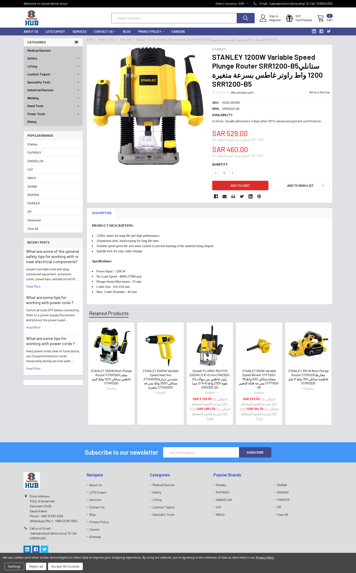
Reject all (36, 566)
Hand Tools (35, 106)
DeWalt (32, 186)
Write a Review (319, 92)
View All (32, 228)
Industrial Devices (40, 90)
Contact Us (103, 31)
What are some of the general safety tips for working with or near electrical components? (52, 256)
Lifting (32, 66)
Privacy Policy (149, 31)
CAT (30, 169)
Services (80, 31)
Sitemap (95, 537)
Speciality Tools (38, 82)
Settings (14, 566)
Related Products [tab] (109, 313)
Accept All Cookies (65, 566)
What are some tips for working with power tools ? (49, 300)
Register (275, 20)
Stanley (32, 144)
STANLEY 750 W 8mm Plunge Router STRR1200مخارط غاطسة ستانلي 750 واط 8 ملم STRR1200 (308, 377)
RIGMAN (33, 195)
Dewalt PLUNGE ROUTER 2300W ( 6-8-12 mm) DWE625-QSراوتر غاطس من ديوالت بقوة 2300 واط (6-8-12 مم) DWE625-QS (209, 379)
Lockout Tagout (38, 74)
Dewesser (34, 220)
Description (101, 213)
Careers (178, 31)
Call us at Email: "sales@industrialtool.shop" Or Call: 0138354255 (53, 533)
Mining (31, 122)
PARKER (33, 203)
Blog (127, 31)
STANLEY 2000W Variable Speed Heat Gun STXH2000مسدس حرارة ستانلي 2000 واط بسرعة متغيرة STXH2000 (160, 379)
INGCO (31, 178)
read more (33, 286)
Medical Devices (39, 50)
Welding (33, 98)
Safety (32, 58)
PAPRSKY (34, 152)
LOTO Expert (55, 31)
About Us (30, 31)
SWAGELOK (35, 161)
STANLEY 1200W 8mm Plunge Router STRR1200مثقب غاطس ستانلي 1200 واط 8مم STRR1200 (111, 377)
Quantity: (220, 164)
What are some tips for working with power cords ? (50, 341)
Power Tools (36, 114)
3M (29, 212)
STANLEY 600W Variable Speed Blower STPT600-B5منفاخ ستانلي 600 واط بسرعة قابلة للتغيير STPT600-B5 (259, 379)
